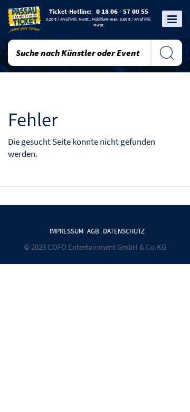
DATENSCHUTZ (124, 231)
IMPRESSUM (66, 231)
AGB (93, 231)
